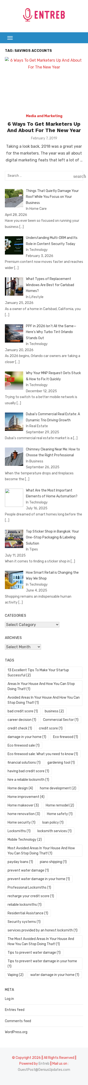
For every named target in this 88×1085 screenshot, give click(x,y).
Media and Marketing (44, 116)
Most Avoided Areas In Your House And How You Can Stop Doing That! (41, 850)
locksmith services (54, 831)
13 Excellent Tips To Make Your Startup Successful (38, 672)
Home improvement (26, 797)
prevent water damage (28, 870)
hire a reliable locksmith (28, 780)
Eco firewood (65, 737)
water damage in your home (54, 975)
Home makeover (23, 805)
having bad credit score (28, 771)
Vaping (15, 975)
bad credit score (23, 711)
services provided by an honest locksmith (42, 930)
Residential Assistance (28, 913)
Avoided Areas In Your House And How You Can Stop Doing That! (44, 700)
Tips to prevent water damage (34, 953)
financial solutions (24, 763)
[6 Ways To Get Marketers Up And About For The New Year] (44, 83)
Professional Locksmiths (29, 887)
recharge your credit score (31, 896)
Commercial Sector (60, 720)
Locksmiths (19, 831)
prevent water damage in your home (39, 879)
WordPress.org (16, 1032)
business (54, 711)
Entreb (44, 1064)
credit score (51, 728)
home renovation (24, 814)
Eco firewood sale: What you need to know (43, 754)
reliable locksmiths (25, 905)
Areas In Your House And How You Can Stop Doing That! (41, 686)
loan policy (53, 822)
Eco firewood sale (24, 745)
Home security (21, 822)
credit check (20, 728)
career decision (22, 720)
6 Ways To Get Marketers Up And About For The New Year (44, 127)
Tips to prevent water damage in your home (42, 963)
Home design (20, 788)
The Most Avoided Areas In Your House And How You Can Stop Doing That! (41, 941)
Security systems (24, 922)
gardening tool (61, 763)
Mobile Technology (25, 840)
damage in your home (27, 737)
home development (58, 788)
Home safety (60, 814)
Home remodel (60, 805)
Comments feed (18, 1021)
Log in (9, 999)
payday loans (20, 862)
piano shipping (53, 862)
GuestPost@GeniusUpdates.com (44, 1070)
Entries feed (14, 1010)
